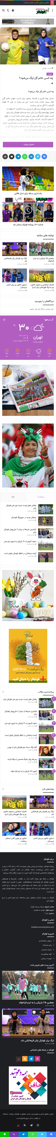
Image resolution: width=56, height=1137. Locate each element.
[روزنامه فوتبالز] (42, 10)
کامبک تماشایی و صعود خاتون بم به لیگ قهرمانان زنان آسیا (42, 286)
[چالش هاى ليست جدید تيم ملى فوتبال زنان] (45, 509)
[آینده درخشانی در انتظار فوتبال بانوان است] (45, 557)
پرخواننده (41, 496)
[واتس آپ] (24, 156)
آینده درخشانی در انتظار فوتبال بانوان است (20, 553)
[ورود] (13, 12)
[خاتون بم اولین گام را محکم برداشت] (14, 829)
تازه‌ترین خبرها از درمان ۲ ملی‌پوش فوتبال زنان (20, 531)
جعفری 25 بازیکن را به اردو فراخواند (43, 260)
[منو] (52, 12)
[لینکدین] (31, 156)
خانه (50, 68)
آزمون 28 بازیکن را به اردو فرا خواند (24, 771)
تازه (13, 496)
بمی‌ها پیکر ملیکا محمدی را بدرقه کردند (22, 759)
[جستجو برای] (3, 12)
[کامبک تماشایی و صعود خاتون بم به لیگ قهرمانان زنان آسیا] (41, 275)
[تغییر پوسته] (8, 12)
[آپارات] (18, 1059)
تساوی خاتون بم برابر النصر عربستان (16, 286)
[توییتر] (38, 156)
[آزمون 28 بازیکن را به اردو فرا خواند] (46, 775)
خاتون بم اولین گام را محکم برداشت (16, 840)
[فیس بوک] (44, 156)
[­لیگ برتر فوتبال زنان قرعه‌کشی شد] (14, 249)
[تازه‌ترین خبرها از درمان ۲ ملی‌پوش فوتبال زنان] (45, 533)
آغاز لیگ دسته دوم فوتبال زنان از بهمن (22, 747)
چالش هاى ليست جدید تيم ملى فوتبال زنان (21, 507)
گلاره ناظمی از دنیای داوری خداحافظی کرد (34, 2)
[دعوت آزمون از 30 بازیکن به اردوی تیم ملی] (45, 545)
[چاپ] (5, 156)
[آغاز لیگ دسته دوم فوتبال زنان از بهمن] (46, 751)
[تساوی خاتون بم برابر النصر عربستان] (14, 275)
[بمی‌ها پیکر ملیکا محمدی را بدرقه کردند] (46, 763)
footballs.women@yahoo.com (42, 927)
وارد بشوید (33, 309)
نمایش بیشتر (28, 144)
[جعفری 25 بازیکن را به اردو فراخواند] (41, 249)
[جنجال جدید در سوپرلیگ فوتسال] (45, 521)
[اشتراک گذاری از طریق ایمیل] (11, 156)
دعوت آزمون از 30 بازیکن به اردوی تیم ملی (20, 541)
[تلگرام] (18, 156)
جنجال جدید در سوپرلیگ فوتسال (23, 517)
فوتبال (44, 68)
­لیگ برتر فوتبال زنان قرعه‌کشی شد (15, 260)
